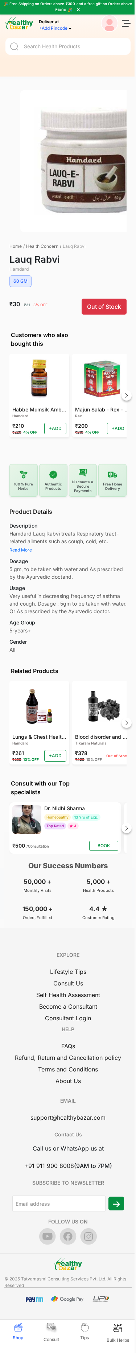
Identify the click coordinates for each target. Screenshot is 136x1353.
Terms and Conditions (68, 1069)
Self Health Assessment (68, 995)
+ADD (55, 428)
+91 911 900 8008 (49, 1165)
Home (15, 246)
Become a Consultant (68, 1006)
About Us (68, 1081)
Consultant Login (68, 1018)
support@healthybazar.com (68, 1117)
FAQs (68, 1046)
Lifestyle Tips (68, 971)
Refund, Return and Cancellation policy (68, 1057)
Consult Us (68, 983)
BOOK (104, 845)
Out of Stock (104, 306)
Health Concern (42, 246)
